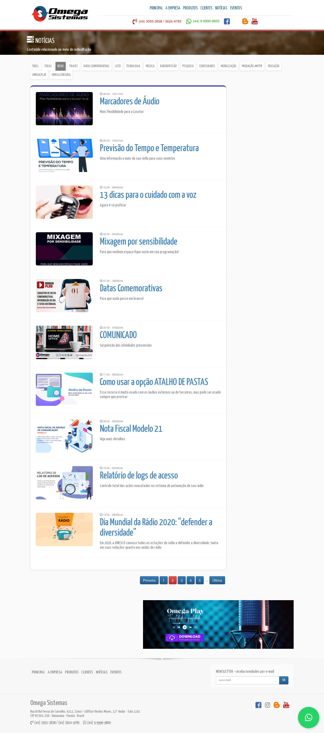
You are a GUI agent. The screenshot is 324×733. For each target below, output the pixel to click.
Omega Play (39, 75)
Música (150, 66)
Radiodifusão (168, 66)
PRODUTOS (190, 8)
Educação (273, 66)
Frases (73, 66)
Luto (118, 66)
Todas (48, 66)
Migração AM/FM (252, 66)
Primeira (149, 580)
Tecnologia (133, 66)
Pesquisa (188, 66)
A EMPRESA (173, 8)
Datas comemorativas (96, 66)
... (207, 579)
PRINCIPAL (156, 8)
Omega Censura (61, 75)
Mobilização (228, 66)
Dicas (60, 66)
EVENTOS (236, 8)
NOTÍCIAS (221, 8)
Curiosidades (207, 66)
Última (217, 580)
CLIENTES (206, 8)
